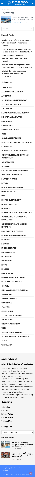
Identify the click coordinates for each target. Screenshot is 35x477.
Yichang (12, 9)
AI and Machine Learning (12, 92)
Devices (4, 183)
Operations (6, 261)
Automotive (6, 108)
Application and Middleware (14, 100)
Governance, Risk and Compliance (16, 212)
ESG (3, 196)
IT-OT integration (9, 248)
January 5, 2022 (25, 22)
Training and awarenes (11, 332)
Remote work (7, 273)
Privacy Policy (7, 414)
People (4, 265)
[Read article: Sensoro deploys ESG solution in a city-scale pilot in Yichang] (6, 19)
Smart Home (6, 303)
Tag (8, 9)
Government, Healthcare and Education (14, 225)
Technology (7, 319)
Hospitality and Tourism (12, 231)
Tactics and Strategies (11, 315)
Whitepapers (6, 345)
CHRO (3, 134)
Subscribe (5, 407)
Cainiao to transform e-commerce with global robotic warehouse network (16, 43)
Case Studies (7, 125)
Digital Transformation (12, 187)
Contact (5, 410)
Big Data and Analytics (11, 117)
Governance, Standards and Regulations (14, 218)
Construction (7, 162)
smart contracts (9, 298)
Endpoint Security (9, 191)
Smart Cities (6, 294)
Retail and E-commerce (11, 282)
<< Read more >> (17, 397)
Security (5, 286)
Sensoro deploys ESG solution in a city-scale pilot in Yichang (22, 18)
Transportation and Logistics (15, 336)
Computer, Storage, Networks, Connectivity (15, 156)
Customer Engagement (11, 175)
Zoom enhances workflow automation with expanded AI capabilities (14, 58)
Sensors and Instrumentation (14, 290)
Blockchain (6, 121)
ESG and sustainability (11, 200)
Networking (6, 256)
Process (5, 269)
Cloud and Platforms (11, 138)
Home (3, 9)
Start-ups (5, 307)
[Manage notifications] (30, 473)
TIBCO (4, 328)
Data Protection (9, 179)
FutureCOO (6, 208)
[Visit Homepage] (17, 3)
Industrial (5, 239)
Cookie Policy (7, 417)
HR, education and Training (13, 235)
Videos (4, 341)
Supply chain (7, 311)
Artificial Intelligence (11, 104)
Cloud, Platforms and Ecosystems (16, 142)
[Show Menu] (2, 3)
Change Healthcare (10, 130)
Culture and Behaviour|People (14, 170)
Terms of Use (6, 421)
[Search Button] (33, 3)
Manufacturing (8, 252)
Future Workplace (9, 204)
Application (6, 96)
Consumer (5, 166)
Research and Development (13, 277)
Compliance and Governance (14, 151)
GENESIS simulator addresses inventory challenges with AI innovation (13, 73)
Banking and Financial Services (15, 113)
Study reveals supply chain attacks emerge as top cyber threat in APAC (22, 455)
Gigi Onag (16, 22)
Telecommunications (10, 324)
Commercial (6, 146)
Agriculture (6, 87)
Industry (5, 244)
